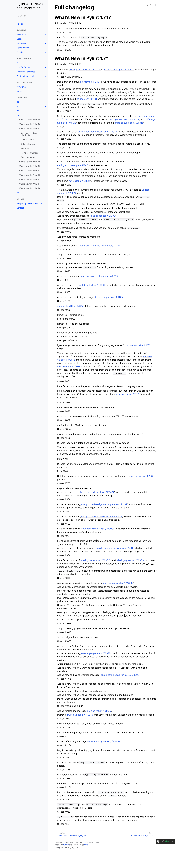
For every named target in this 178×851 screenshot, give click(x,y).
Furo (86, 845)
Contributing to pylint (26, 76)
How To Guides (23, 67)
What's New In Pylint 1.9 (30, 119)
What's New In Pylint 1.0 (30, 188)
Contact (20, 208)
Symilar (20, 91)
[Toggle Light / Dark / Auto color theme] (151, 5)
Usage (19, 39)
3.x (18, 106)
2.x (18, 111)
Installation (21, 34)
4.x (18, 102)
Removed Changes (29, 153)
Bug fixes (25, 148)
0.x (18, 192)
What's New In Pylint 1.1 (29, 184)
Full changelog (28, 157)
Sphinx (66, 845)
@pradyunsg (78, 845)
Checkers (21, 52)
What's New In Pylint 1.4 (30, 170)
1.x (18, 115)
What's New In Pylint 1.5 (30, 166)
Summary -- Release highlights (30, 134)
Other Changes (28, 144)
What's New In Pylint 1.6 (30, 161)
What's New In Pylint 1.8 (30, 124)
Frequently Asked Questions (29, 203)
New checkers (27, 139)
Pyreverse (21, 87)
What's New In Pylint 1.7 (29, 128)
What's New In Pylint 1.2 (29, 179)
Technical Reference (26, 71)
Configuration (23, 48)
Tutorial (20, 24)
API (18, 63)
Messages (21, 43)
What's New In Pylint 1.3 (30, 175)
